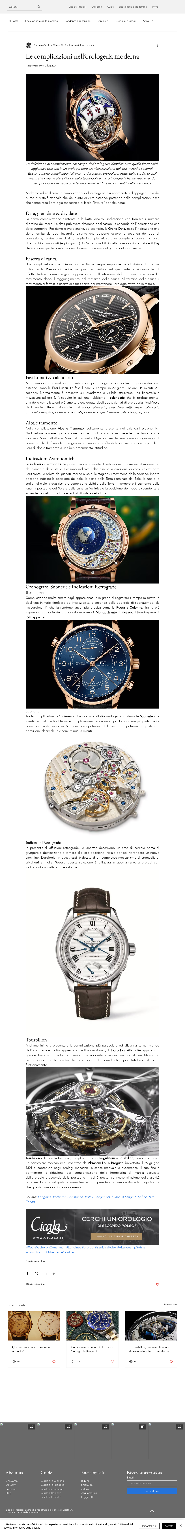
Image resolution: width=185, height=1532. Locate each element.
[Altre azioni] (157, 45)
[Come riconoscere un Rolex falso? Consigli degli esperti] (92, 1325)
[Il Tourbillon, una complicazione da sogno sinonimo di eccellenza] (151, 1325)
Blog (8, 1493)
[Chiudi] (180, 1526)
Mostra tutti (170, 1304)
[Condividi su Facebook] (27, 1273)
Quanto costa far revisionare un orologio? (31, 1349)
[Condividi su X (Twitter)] (36, 1273)
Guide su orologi (35, 1260)
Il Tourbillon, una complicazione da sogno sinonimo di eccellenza (149, 1349)
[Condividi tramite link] (54, 1273)
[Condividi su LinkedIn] (45, 1273)
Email (130, 1477)
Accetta (169, 1526)
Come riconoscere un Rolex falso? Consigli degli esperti (92, 1349)
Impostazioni (149, 1526)
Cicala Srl (67, 1509)
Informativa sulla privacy (26, 1527)
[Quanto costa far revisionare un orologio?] (34, 1325)
